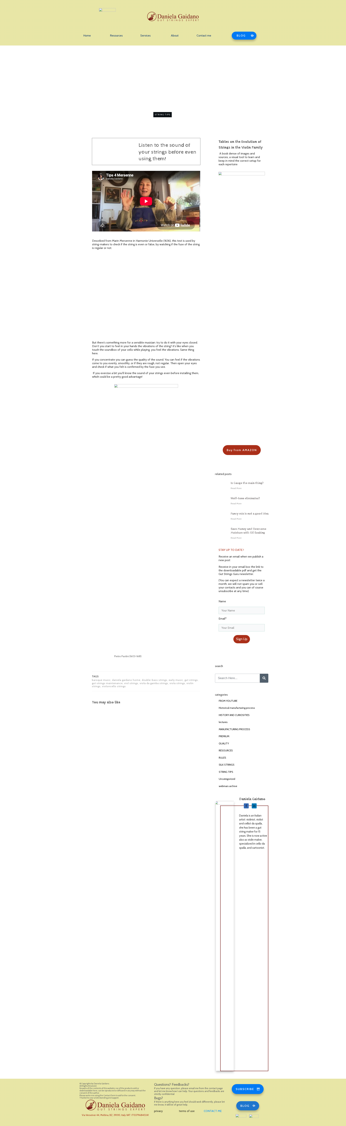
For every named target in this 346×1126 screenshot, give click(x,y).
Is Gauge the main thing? (247, 483)
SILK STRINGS (226, 764)
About (175, 35)
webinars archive (228, 786)
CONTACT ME (213, 1111)
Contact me (204, 35)
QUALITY (224, 743)
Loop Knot (102, 739)
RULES (222, 757)
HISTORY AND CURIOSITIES (234, 715)
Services (145, 35)
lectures (223, 722)
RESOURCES (226, 750)
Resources (116, 35)
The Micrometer (143, 739)
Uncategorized (227, 779)
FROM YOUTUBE (228, 700)
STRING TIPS (162, 114)
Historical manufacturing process (237, 707)
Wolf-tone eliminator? (245, 498)
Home (87, 35)
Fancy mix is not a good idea (250, 513)
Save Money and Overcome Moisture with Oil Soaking (248, 530)
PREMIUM (224, 736)
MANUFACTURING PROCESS (234, 729)
